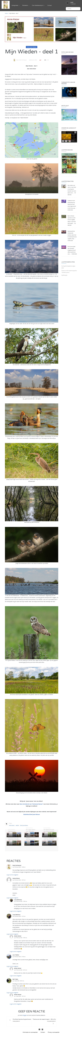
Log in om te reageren (12, 875)
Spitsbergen (64, 275)
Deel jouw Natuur (31, 47)
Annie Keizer (12, 825)
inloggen (24, 1015)
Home (6, 13)
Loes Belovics (18, 899)
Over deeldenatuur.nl (37, 5)
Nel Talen (15, 979)
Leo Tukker (16, 955)
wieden (17, 825)
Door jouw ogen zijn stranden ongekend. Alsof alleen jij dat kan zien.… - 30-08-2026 (72, 250)
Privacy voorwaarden (53, 1032)
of (73, 3)
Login (71, 2)
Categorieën (15, 5)
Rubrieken (25, 5)
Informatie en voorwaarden (30, 1032)
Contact (49, 5)
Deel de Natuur (23, 60)
